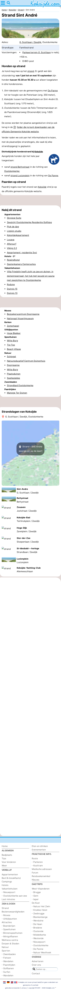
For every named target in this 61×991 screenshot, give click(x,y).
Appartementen (10, 874)
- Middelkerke (39, 934)
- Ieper (35, 899)
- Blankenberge (40, 917)
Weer (4, 865)
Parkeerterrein (36, 52)
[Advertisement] (30, 200)
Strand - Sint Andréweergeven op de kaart (30, 448)
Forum (35, 872)
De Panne (53, 90)
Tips (4, 858)
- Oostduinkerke (40, 945)
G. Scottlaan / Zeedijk (30, 42)
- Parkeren (37, 862)
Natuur (5, 947)
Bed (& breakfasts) (11, 878)
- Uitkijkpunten (9, 918)
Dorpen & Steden (10, 943)
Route (35, 858)
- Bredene (37, 927)
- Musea (6, 915)
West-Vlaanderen (41, 888)
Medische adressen (42, 869)
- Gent (35, 895)
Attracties (7, 922)
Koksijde (38, 151)
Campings (7, 881)
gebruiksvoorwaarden (12, 988)
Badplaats (7, 855)
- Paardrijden (8, 964)
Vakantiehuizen (9, 888)
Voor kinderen (9, 862)
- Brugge (36, 892)
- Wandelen (7, 961)
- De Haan (37, 924)
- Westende (38, 938)
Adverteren (37, 961)
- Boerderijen (8, 925)
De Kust (36, 903)
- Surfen (6, 972)
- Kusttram (37, 865)
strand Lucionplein (20, 175)
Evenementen (39, 849)
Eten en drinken (40, 846)
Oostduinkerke (11, 171)
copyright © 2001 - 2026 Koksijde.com (41, 988)
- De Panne (37, 949)
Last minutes (8, 899)
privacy (24, 988)
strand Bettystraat (20, 167)
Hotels (5, 885)
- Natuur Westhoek (41, 952)
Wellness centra (10, 940)
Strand (5, 908)
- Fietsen (6, 957)
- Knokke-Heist (39, 910)
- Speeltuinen (9, 929)
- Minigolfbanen (10, 936)
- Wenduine (37, 920)
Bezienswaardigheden (13, 911)
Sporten (6, 950)
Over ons (36, 964)
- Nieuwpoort (8, 892)
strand (30, 71)
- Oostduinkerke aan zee (14, 895)
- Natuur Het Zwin (41, 906)
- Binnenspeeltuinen (12, 933)
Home (5, 846)
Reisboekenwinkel (41, 876)
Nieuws (35, 879)
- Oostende (37, 931)
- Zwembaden (9, 954)
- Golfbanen (8, 968)
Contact (36, 973)
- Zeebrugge (38, 913)
